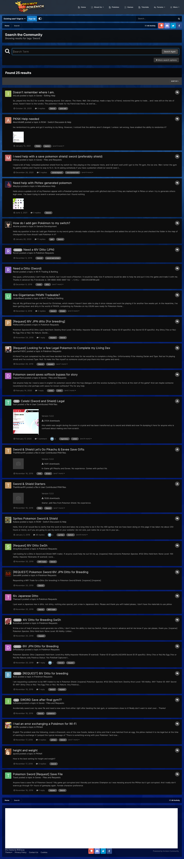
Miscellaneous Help (46, 186)
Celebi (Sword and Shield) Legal (43, 401)
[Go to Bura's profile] (8, 675)
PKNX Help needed (26, 119)
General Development (46, 226)
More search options (167, 60)
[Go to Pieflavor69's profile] (8, 323)
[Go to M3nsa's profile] (8, 158)
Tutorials (145, 7)
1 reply (42, 337)
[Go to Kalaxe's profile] (8, 520)
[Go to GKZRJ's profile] (8, 725)
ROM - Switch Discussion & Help (56, 122)
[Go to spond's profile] (8, 752)
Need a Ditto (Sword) (27, 268)
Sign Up (32, 19)
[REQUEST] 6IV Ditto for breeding (45, 673)
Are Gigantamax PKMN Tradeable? (36, 295)
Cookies (44, 852)
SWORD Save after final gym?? (41, 700)
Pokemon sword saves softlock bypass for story (45, 374)
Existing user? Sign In (14, 19)
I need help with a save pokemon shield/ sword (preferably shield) (57, 156)
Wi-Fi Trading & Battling (47, 271)
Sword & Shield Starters (29, 484)
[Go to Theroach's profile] (8, 597)
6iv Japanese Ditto (25, 596)
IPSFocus (20, 850)
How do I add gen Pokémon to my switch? (41, 223)
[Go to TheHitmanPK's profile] (8, 451)
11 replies (41, 239)
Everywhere (167, 19)
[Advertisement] (91, 828)
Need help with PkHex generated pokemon (42, 183)
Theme (8, 852)
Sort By (174, 81)
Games (130, 7)
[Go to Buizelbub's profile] (8, 621)
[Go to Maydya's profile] (8, 184)
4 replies (42, 740)
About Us (98, 7)
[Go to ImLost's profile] (8, 94)
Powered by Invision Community (166, 851)
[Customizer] (40, 18)
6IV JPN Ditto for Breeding (41, 646)
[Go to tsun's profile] (8, 402)
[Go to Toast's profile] (8, 775)
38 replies (40, 535)
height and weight (25, 750)
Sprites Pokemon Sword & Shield (35, 518)
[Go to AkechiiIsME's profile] (8, 120)
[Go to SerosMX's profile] (8, 573)
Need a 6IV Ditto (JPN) (38, 249)
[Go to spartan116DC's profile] (8, 349)
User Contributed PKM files (44, 404)
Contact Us (33, 852)
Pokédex (115, 7)
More (175, 7)
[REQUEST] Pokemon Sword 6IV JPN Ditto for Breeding (50, 572)
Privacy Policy (20, 852)
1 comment (42, 439)
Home (83, 7)
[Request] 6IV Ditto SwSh (30, 545)
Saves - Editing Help (45, 95)
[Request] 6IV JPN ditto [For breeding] (39, 321)
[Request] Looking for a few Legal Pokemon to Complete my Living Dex (61, 348)
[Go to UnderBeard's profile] (8, 296)
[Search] (179, 18)
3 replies (41, 108)
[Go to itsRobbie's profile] (8, 701)
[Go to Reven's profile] (8, 251)
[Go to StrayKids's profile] (8, 547)
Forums (160, 7)
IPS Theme (9, 850)
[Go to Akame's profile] (8, 224)
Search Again (170, 51)
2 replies (41, 311)
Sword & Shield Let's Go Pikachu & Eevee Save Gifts (48, 449)
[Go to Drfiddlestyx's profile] (8, 648)
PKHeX (39, 727)
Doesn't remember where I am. (33, 92)
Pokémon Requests (45, 253)
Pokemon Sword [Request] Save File (38, 774)
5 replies (43, 172)
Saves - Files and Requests (49, 159)
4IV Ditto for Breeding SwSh (42, 620)
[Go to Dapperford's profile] (8, 376)
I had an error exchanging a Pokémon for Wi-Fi (44, 723)
